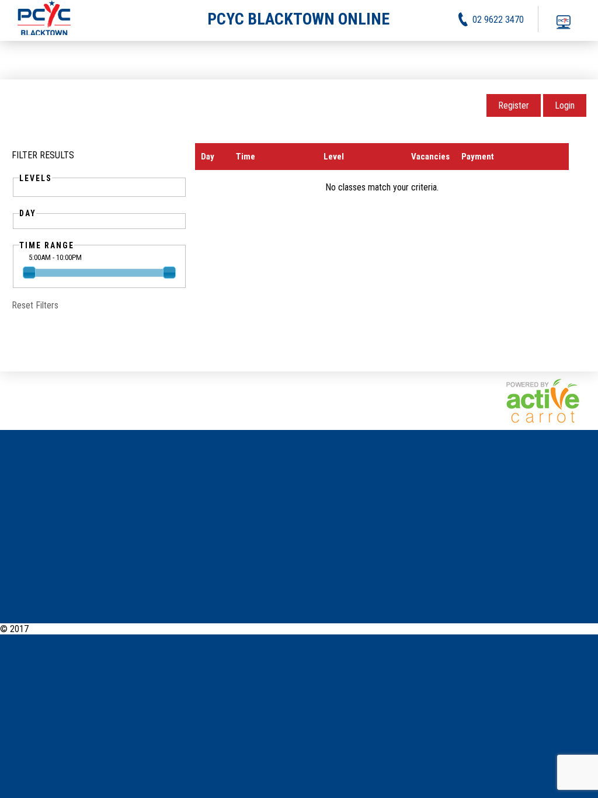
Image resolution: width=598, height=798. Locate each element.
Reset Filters (35, 305)
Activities (474, 628)
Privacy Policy (524, 628)
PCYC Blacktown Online (74, 628)
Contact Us (578, 628)
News (439, 628)
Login (565, 105)
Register (513, 105)
